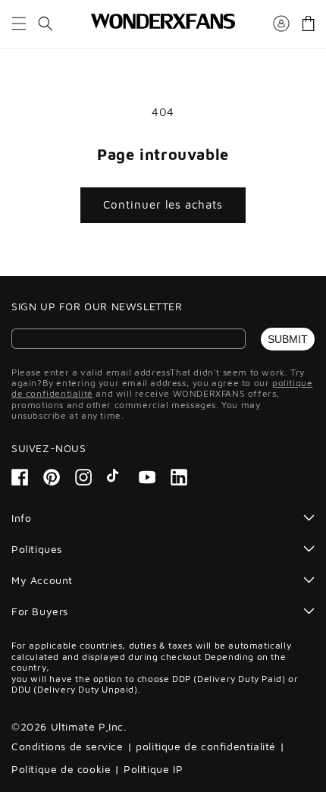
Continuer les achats (163, 204)
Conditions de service (67, 746)
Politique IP (153, 768)
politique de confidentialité (206, 746)
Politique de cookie (61, 768)
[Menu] (19, 23)
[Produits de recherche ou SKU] (45, 23)
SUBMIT (288, 339)
